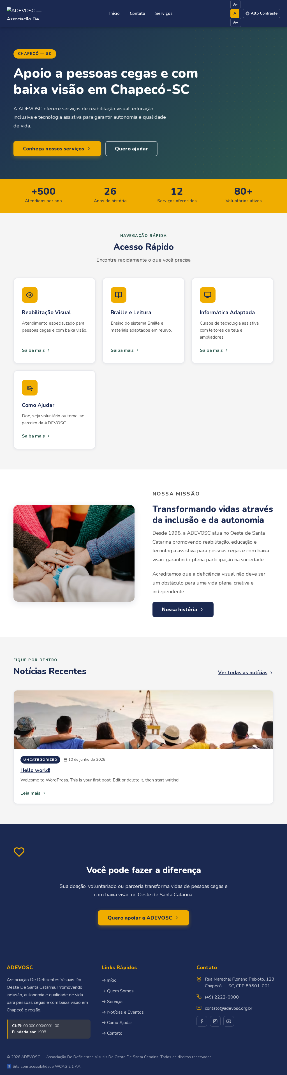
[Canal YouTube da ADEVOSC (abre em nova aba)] (228, 1021)
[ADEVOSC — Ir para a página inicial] (29, 13)
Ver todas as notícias (242, 672)
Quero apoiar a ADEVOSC (140, 918)
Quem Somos (120, 991)
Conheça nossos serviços (53, 148)
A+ (235, 22)
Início (114, 13)
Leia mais (30, 793)
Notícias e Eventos (125, 1012)
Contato (137, 13)
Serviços (164, 13)
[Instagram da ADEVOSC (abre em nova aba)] (215, 1021)
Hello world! (35, 770)
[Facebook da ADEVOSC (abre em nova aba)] (201, 1021)
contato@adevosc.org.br (228, 1008)
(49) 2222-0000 (222, 997)
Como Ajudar (119, 1023)
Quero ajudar (131, 148)
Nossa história (179, 609)
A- (235, 4)
